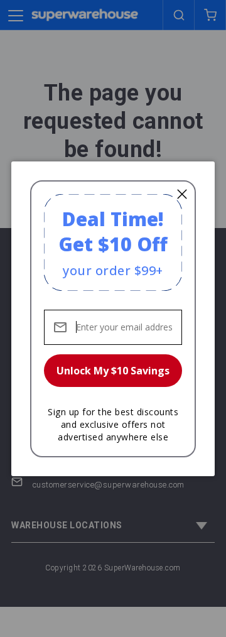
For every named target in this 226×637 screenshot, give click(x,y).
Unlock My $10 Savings (113, 371)
